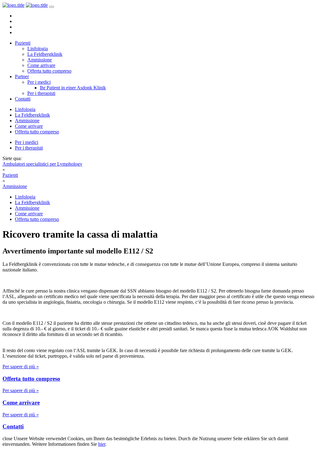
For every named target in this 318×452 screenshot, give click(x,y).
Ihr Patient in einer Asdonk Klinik (73, 87)
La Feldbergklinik (44, 54)
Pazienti (22, 43)
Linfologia (37, 48)
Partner (22, 76)
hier (101, 444)
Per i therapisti (41, 93)
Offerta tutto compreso (49, 71)
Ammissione (39, 59)
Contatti (22, 98)
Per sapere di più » (20, 366)
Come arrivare (41, 65)
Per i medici (39, 82)
